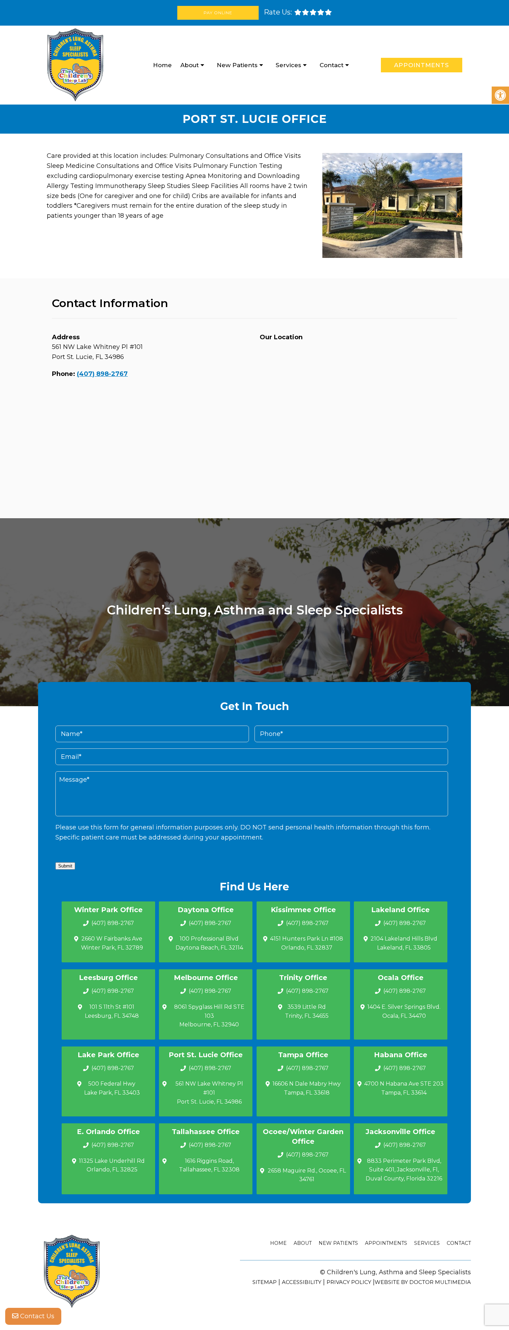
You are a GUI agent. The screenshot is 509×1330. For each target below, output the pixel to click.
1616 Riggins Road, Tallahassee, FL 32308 (209, 1165)
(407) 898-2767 (102, 374)
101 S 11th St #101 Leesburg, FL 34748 (112, 1011)
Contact (331, 65)
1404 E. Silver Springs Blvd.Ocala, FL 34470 (403, 1011)
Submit (65, 866)
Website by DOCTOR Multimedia (423, 1282)
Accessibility (301, 1282)
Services (288, 65)
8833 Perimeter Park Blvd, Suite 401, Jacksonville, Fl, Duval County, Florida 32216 (404, 1170)
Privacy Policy (349, 1282)
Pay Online (218, 12)
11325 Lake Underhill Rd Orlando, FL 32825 (112, 1165)
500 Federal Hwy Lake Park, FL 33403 (112, 1088)
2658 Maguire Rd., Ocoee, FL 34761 (307, 1175)
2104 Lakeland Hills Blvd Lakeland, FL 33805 (403, 943)
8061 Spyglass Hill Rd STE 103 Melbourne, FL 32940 (209, 1016)
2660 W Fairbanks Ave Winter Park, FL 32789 (112, 943)
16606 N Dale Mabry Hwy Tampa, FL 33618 (307, 1088)
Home (162, 65)
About (189, 65)
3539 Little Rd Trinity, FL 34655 (307, 1011)
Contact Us (36, 1316)
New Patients (237, 65)
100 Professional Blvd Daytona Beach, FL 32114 (209, 943)
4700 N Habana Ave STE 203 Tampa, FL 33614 (404, 1088)
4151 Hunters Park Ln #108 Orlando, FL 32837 (306, 943)
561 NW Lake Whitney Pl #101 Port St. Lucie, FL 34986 (209, 1092)
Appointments (421, 65)
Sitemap (264, 1282)
